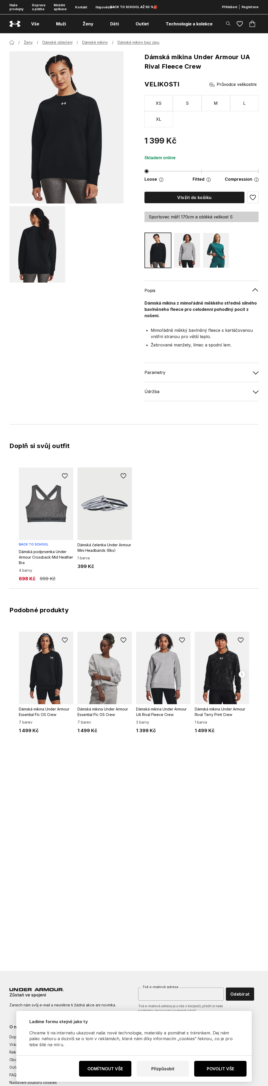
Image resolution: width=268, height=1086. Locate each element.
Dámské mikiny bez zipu (138, 42)
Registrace (250, 7)
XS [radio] (159, 103)
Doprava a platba (38, 7)
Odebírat (240, 994)
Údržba (151, 391)
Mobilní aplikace (60, 7)
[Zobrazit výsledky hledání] (228, 23)
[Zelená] (216, 250)
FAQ (12, 1075)
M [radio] (216, 103)
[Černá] (157, 250)
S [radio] (187, 103)
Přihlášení (229, 7)
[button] (253, 197)
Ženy (28, 42)
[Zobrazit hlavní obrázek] (66, 127)
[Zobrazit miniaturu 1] (37, 244)
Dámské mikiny (95, 42)
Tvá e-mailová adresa (160, 987)
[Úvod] (11, 42)
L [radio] (244, 103)
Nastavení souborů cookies (33, 1082)
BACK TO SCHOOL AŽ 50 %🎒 (134, 7)
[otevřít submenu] (44, 24)
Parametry (154, 372)
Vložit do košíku (194, 197)
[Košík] (252, 24)
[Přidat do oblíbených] (65, 476)
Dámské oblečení (57, 42)
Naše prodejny (16, 7)
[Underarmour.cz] (14, 24)
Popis (149, 290)
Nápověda (103, 7)
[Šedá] (187, 250)
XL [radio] (158, 119)
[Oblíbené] (240, 24)
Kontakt (81, 7)
